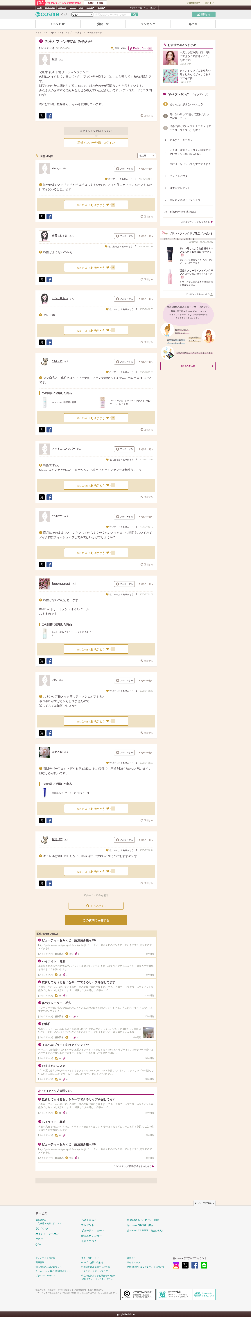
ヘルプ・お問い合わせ (92, 1262)
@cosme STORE (141, 1225)
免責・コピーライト (91, 1258)
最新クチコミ (89, 1241)
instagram (176, 1265)
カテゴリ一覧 (136, 8)
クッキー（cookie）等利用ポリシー (53, 1271)
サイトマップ (133, 1262)
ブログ (73, 7)
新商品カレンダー (91, 1235)
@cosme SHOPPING (143, 1219)
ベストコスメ (150, 8)
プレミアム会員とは (45, 1258)
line (204, 1265)
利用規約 (39, 1262)
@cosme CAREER (145, 1230)
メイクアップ (46, 48)
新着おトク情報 (95, 3)
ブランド (62, 7)
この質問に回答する (96, 920)
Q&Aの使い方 (188, 366)
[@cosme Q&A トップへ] (51, 15)
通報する (148, 115)
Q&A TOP (58, 24)
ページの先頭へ (206, 1203)
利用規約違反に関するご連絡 (95, 1267)
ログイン (209, 2)
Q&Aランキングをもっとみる (195, 221)
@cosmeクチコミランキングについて (145, 1267)
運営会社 (131, 1258)
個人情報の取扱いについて (48, 1267)
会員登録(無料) (194, 2)
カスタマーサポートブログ (94, 1271)
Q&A (81, 7)
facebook (194, 1265)
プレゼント (87, 1225)
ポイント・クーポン (47, 1233)
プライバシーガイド (45, 1275)
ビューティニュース (92, 1230)
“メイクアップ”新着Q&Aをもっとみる (133, 1166)
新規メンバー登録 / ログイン (96, 142)
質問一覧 (103, 24)
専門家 (193, 24)
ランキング (50, 7)
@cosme (48, 1221)
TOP (39, 7)
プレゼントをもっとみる (197, 294)
